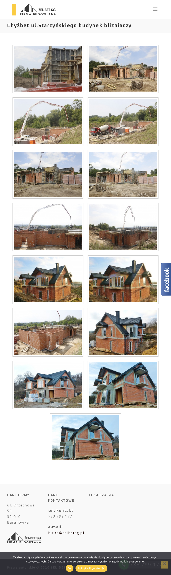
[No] (164, 565)
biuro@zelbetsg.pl (66, 532)
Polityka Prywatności (91, 568)
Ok (70, 568)
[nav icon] (155, 9)
